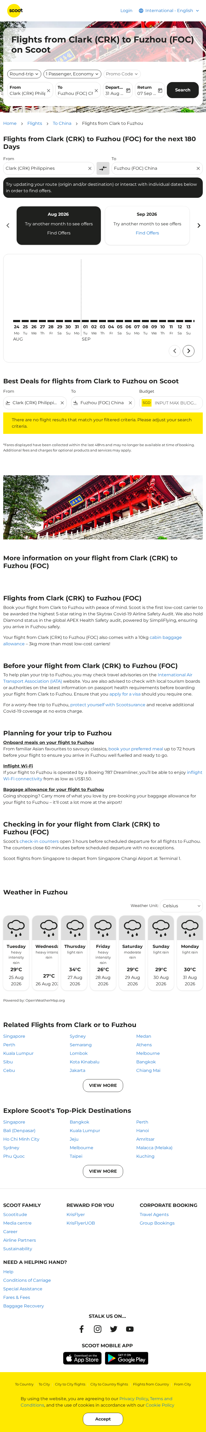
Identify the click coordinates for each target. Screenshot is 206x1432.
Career (10, 1231)
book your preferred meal (135, 748)
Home (10, 123)
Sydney (78, 1036)
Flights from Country (151, 1384)
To (60, 87)
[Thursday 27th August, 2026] (42, 321)
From (15, 87)
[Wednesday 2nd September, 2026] (93, 321)
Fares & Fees (16, 1297)
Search (182, 89)
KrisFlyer (76, 1214)
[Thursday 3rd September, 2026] (102, 321)
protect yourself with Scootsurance (107, 704)
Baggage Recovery (23, 1306)
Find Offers (59, 233)
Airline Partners (19, 1240)
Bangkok (146, 1061)
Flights (34, 123)
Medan (143, 1036)
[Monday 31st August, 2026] (76, 321)
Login (126, 10)
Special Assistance (22, 1288)
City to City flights (70, 1384)
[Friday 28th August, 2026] (50, 321)
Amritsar (145, 1139)
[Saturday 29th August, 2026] (59, 321)
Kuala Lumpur (18, 1053)
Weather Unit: (145, 905)
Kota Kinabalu (85, 1061)
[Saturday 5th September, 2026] (119, 321)
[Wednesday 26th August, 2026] (33, 321)
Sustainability (17, 1248)
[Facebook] (81, 1329)
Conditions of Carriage (27, 1280)
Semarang (81, 1044)
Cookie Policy (160, 1405)
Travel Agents (154, 1214)
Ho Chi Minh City (21, 1139)
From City (182, 1384)
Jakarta (77, 1070)
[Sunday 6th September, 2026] (128, 321)
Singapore (14, 1036)
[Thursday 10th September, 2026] (162, 321)
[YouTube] (129, 1329)
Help (8, 1271)
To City (44, 1384)
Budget (146, 391)
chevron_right (198, 225)
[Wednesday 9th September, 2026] (153, 321)
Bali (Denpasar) (19, 1130)
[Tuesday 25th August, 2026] (25, 321)
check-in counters (39, 841)
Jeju (74, 1139)
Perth (9, 1044)
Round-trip (22, 73)
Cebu (9, 1070)
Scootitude (15, 1214)
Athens (144, 1044)
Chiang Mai (148, 1070)
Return (144, 87)
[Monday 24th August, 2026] (16, 321)
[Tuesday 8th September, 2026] (145, 321)
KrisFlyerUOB (81, 1223)
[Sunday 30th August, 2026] (68, 321)
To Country (24, 1384)
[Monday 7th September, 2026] (136, 321)
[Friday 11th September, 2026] (171, 321)
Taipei (76, 1156)
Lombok (79, 1053)
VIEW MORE (103, 1085)
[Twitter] (113, 1329)
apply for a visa (125, 694)
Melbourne (148, 1053)
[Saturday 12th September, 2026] (179, 321)
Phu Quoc (14, 1156)
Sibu (8, 1061)
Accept (103, 1419)
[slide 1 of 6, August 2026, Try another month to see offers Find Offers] (59, 225)
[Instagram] (97, 1329)
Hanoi (142, 1130)
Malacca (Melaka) (154, 1147)
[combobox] (46, 168)
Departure (115, 87)
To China (62, 123)
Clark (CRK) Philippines (27, 93)
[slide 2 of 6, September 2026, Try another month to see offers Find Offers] (147, 225)
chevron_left (7, 225)
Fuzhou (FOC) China (75, 93)
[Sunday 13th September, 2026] (188, 321)
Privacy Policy (133, 1398)
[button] (72, 74)
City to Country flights (109, 1384)
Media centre (17, 1223)
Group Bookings (157, 1223)
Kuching (145, 1156)
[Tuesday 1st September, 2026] (85, 321)
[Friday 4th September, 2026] (111, 321)
